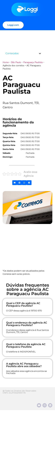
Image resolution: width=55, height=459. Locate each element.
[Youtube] (39, 405)
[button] (40, 53)
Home (6, 62)
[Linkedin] (50, 405)
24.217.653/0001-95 (17, 393)
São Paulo (16, 62)
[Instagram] (44, 405)
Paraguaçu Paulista (33, 62)
